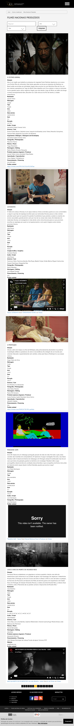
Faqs (58, 708)
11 (38, 686)
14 (46, 686)
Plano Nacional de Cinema (18, 708)
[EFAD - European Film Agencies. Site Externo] (37, 715)
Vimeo (40, 312)
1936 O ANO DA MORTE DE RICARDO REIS (22, 570)
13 (44, 686)
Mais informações (42, 723)
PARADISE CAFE (12, 450)
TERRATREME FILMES (29, 312)
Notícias (13, 698)
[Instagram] (36, 698)
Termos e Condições (49, 708)
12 (41, 686)
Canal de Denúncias (43, 710)
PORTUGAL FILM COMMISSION (34, 708)
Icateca (6, 708)
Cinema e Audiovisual (17, 12)
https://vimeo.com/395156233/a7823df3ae (20, 166)
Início (9, 12)
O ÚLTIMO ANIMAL (13, 77)
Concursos (14, 697)
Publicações (14, 700)
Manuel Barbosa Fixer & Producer (35, 539)
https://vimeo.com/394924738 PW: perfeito (20, 409)
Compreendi (68, 721)
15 (49, 686)
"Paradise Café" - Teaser (14, 539)
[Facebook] (32, 698)
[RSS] (41, 698)
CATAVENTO (11, 207)
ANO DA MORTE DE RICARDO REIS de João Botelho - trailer (25, 681)
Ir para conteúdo (65, 0)
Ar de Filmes (51, 681)
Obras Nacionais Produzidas (29, 12)
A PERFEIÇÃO (11, 345)
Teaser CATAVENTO (13, 312)
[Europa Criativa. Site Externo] (12, 715)
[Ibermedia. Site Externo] (62, 715)
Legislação (14, 702)
